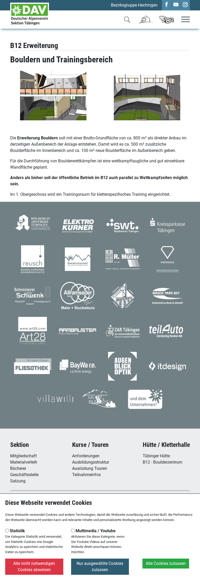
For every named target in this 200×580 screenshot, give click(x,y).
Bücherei (18, 468)
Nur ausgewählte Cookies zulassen (100, 566)
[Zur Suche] (127, 21)
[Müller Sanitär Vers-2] (122, 258)
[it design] (167, 365)
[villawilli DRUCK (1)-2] (55, 397)
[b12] (166, 19)
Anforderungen (85, 455)
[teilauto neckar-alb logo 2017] (167, 330)
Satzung (18, 480)
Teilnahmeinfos (86, 474)
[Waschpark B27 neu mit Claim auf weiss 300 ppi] (167, 295)
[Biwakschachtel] (77, 258)
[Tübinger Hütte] (146, 19)
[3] (53, 95)
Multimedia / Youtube (95, 530)
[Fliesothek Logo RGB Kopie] (32, 365)
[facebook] (166, 5)
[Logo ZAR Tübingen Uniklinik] (122, 330)
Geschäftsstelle (24, 474)
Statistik (17, 530)
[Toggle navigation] (185, 20)
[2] (147, 95)
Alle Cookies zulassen (166, 563)
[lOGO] (122, 365)
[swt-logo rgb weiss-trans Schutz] (122, 225)
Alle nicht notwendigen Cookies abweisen (34, 566)
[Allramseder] (77, 295)
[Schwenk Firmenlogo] (32, 295)
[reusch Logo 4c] (33, 258)
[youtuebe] (175, 5)
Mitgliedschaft (23, 455)
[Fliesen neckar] (122, 295)
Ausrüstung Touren (89, 468)
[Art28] (32, 330)
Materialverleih (23, 462)
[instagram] (185, 5)
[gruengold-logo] (167, 258)
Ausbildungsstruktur (90, 462)
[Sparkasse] (167, 225)
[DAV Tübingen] (29, 13)
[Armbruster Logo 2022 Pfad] (77, 331)
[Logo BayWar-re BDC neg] (77, 365)
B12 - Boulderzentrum (162, 462)
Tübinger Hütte (156, 455)
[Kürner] (78, 225)
